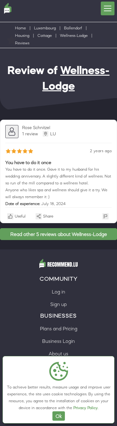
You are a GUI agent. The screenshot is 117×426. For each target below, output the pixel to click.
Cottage (44, 35)
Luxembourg (45, 28)
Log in (58, 291)
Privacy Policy (85, 408)
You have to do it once (28, 162)
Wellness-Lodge (74, 35)
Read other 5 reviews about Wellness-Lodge (58, 234)
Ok (59, 415)
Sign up (58, 304)
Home (20, 28)
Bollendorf (73, 28)
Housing (22, 35)
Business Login (58, 340)
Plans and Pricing (58, 328)
